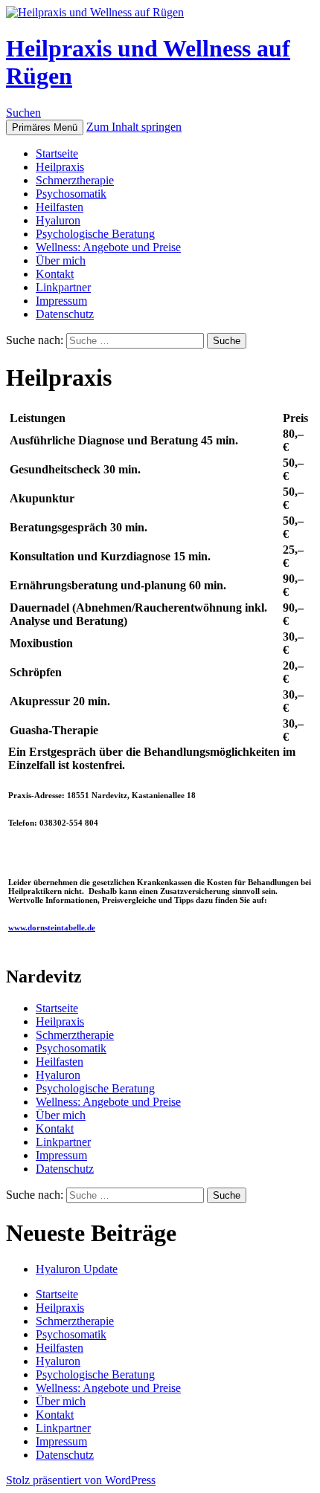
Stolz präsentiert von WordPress (81, 1480)
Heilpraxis (60, 167)
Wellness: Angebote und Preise (108, 247)
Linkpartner (63, 287)
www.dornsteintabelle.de (51, 927)
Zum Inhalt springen (134, 126)
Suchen (23, 112)
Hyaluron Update (77, 1269)
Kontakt (55, 274)
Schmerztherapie (75, 180)
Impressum (61, 300)
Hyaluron (58, 220)
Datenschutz (65, 314)
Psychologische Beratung (95, 233)
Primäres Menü (44, 127)
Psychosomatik (71, 193)
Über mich (61, 260)
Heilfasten (59, 207)
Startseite (57, 153)
